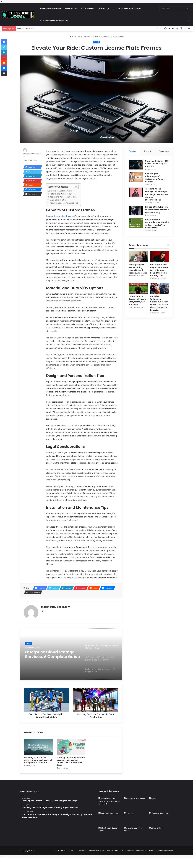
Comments (164, 151)
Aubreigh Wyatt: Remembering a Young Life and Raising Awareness (44, 28)
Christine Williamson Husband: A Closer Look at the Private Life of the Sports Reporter (159, 303)
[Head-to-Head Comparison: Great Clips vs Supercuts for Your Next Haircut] (136, 223)
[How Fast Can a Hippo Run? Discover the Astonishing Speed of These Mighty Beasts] (161, 804)
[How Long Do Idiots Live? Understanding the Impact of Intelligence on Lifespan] (38, 747)
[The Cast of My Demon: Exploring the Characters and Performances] (136, 804)
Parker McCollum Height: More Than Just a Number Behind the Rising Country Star (159, 270)
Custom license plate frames (59, 216)
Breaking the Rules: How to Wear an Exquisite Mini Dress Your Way (157, 210)
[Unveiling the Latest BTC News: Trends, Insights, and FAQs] (136, 164)
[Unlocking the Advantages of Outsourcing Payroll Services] (136, 177)
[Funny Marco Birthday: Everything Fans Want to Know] (110, 819)
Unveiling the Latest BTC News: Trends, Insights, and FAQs (157, 164)
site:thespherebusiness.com (127, 9)
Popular (132, 151)
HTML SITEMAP (87, 9)
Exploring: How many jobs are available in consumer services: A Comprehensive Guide (71, 761)
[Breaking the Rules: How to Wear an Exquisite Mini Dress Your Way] (136, 210)
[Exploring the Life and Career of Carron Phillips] (161, 833)
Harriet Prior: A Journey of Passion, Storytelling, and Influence (138, 300)
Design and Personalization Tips (63, 197)
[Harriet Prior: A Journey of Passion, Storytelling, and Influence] (138, 288)
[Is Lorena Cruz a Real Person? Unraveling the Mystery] (136, 833)
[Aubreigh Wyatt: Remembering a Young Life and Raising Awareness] (138, 256)
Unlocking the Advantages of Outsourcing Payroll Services (155, 177)
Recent (147, 151)
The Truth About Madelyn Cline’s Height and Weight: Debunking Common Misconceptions (156, 194)
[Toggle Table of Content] (75, 187)
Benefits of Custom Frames (60, 191)
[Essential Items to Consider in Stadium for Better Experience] (136, 819)
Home (73, 36)
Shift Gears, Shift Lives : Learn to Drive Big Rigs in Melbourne (49, 654)
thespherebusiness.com (55, 606)
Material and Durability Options (62, 194)
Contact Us (103, 9)
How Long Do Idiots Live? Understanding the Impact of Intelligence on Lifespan (38, 760)
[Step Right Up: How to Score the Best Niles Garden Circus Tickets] (110, 833)
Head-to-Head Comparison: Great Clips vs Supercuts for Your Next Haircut (157, 223)
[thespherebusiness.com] (18, 14)
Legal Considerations (58, 200)
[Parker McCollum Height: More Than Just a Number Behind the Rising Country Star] (159, 256)
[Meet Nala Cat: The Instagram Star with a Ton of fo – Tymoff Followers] (110, 804)
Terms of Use (71, 9)
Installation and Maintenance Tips (63, 203)
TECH (80, 36)
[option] (71, 654)
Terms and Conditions (50, 9)
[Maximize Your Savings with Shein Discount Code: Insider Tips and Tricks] (161, 819)
